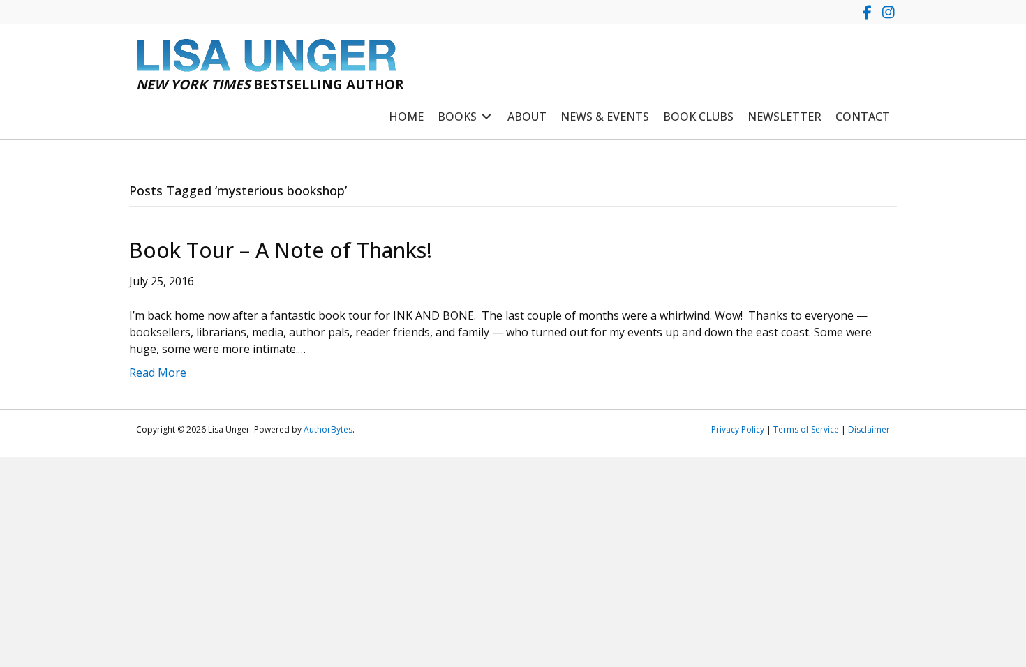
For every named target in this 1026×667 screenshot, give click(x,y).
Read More (157, 372)
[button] (867, 12)
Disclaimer (869, 429)
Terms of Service (806, 429)
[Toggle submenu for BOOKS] (486, 117)
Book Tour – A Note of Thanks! (280, 250)
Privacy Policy (737, 429)
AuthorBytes (328, 429)
